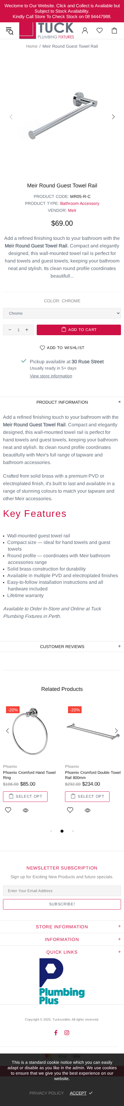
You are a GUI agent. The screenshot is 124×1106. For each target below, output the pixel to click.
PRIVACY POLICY (46, 1093)
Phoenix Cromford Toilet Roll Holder (57, 775)
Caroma (100, 766)
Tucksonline (61, 1019)
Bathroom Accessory (79, 203)
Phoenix (39, 766)
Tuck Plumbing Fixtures (46, 30)
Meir (72, 210)
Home (32, 46)
